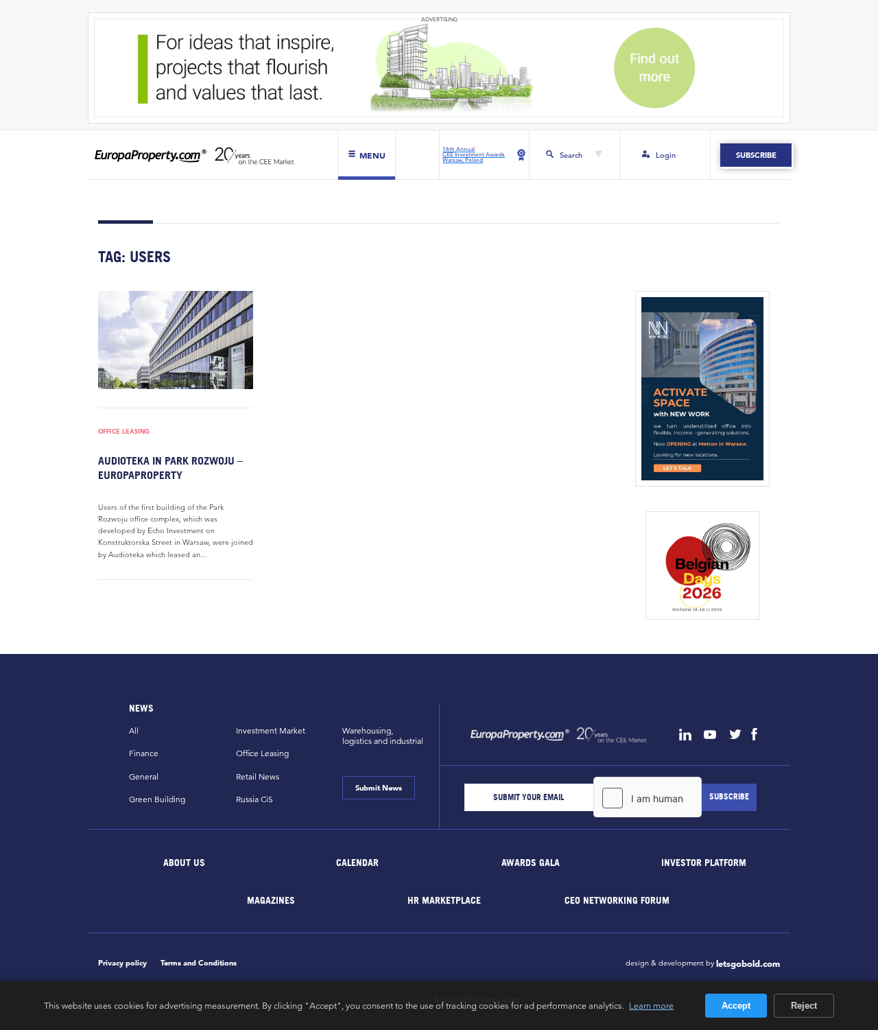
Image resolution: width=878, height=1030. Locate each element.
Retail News (257, 776)
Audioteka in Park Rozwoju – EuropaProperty (170, 468)
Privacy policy (122, 963)
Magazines (271, 899)
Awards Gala (530, 862)
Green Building (157, 799)
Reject (804, 1005)
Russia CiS (254, 799)
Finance (143, 753)
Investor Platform (703, 862)
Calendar (357, 862)
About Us (185, 862)
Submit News (378, 788)
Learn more (651, 1005)
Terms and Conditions (199, 963)
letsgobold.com (748, 964)
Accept (736, 1005)
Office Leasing (124, 432)
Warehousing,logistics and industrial (382, 735)
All (134, 730)
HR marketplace (444, 899)
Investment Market (270, 730)
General (143, 776)
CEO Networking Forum (617, 899)
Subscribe (755, 155)
